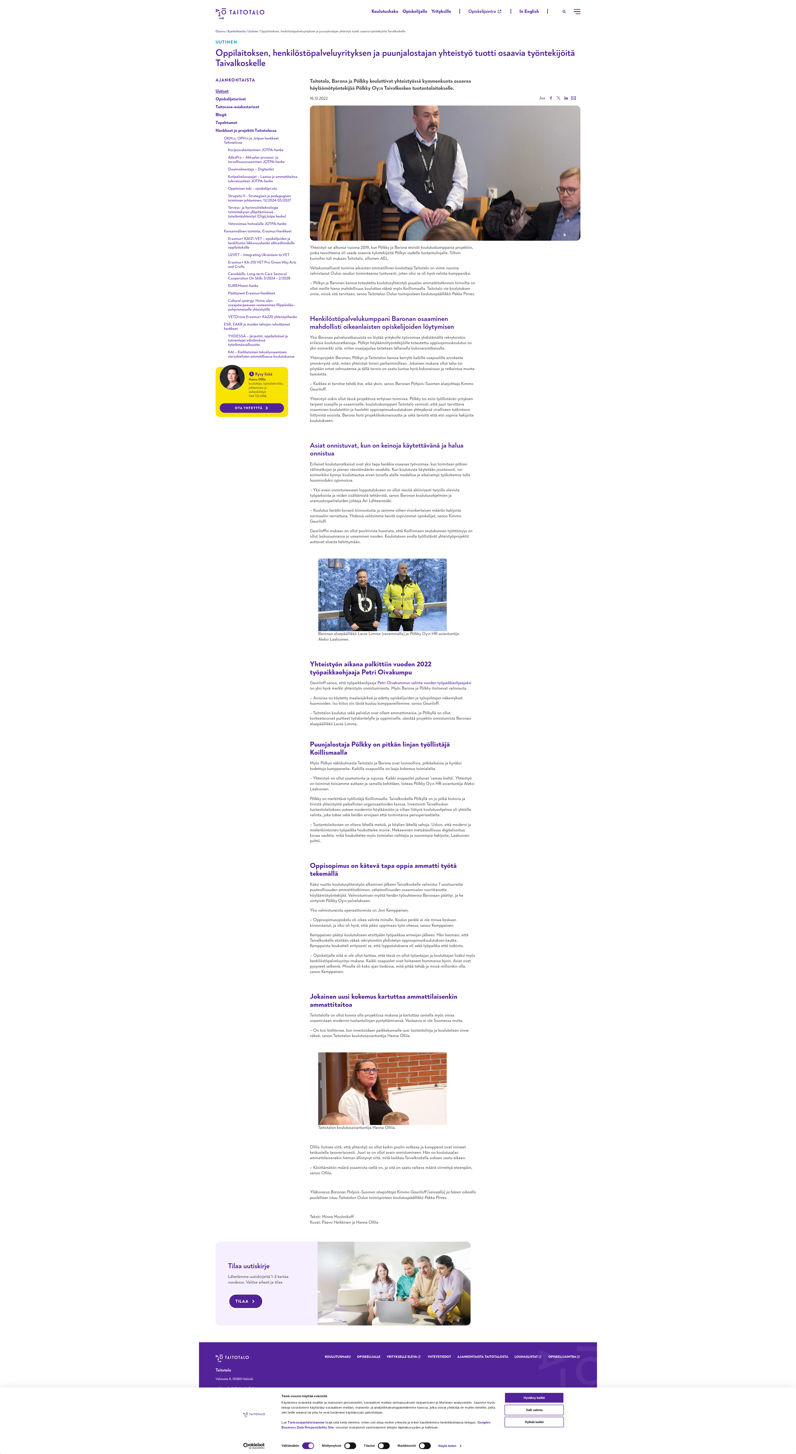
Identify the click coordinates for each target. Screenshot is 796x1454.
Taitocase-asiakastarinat (237, 106)
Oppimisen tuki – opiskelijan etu (252, 188)
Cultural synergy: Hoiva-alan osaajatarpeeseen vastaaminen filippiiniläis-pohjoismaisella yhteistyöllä (261, 305)
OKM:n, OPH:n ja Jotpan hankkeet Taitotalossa (251, 140)
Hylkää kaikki (534, 1422)
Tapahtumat (226, 122)
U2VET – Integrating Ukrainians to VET (259, 255)
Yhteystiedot (439, 1357)
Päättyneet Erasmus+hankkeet (251, 293)
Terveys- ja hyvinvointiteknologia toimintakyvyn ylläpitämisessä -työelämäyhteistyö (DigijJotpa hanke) (257, 212)
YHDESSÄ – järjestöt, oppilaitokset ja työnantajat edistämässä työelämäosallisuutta (258, 340)
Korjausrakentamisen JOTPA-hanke (255, 150)
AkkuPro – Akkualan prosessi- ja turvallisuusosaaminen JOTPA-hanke (256, 159)
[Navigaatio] (577, 11)
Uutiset (222, 91)
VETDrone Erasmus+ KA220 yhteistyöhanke (262, 317)
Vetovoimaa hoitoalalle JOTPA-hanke (257, 224)
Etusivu (220, 31)
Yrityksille (441, 11)
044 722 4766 (257, 396)
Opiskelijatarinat (231, 99)
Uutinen (253, 31)
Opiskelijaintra (482, 11)
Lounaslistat (526, 1357)
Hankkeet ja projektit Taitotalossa (246, 130)
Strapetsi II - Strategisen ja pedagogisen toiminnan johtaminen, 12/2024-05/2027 (259, 198)
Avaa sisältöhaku (564, 11)
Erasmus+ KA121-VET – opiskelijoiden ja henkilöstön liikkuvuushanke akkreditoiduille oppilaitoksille (261, 243)
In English (529, 11)
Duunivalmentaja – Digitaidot (251, 169)
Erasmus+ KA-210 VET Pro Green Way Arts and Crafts (262, 264)
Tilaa (242, 1301)
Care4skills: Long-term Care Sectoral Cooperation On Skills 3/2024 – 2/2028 (259, 276)
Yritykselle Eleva (402, 1357)
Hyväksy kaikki (534, 1397)
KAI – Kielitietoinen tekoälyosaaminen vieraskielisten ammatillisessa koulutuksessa (261, 354)
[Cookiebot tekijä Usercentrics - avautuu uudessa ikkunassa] (254, 1446)
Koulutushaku (384, 11)
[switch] (350, 1445)
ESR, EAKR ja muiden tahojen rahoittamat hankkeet (257, 326)
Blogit (221, 114)
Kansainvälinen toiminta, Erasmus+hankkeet (257, 231)
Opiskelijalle (415, 11)
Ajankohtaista (236, 31)
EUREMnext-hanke (243, 286)
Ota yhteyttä (249, 408)
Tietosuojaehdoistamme (306, 1422)
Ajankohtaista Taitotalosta (482, 1357)
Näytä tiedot (447, 1446)
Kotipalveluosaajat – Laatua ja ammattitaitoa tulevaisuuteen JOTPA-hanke (262, 179)
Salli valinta (534, 1410)
